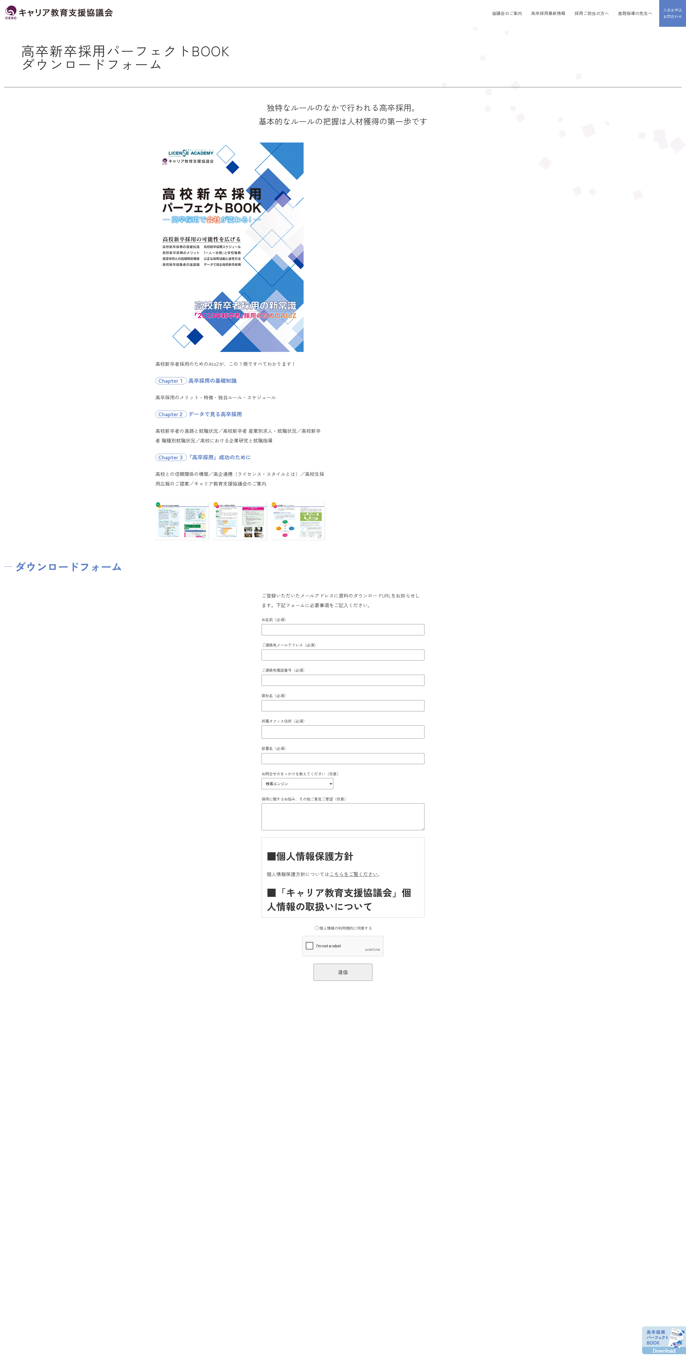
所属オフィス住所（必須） (284, 721)
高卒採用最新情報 (548, 13)
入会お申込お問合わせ (672, 13)
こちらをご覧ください (353, 873)
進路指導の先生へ (635, 13)
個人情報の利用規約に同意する (345, 928)
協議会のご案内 (507, 13)
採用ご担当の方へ (592, 13)
